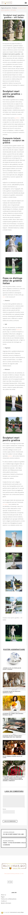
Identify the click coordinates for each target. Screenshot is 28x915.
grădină (17, 118)
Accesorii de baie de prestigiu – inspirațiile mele (12, 692)
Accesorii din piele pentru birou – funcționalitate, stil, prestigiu (13, 736)
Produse (14, 8)
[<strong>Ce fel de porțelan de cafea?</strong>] (14, 666)
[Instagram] (11, 882)
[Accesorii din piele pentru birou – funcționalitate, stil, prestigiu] (14, 725)
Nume (4, 809)
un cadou (5, 504)
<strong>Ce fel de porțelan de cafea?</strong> (12, 668)
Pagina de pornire (6, 8)
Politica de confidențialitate (8, 899)
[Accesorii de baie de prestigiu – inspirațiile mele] (14, 680)
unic (4, 297)
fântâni (18, 329)
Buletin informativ (6, 903)
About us (3, 895)
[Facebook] (8, 882)
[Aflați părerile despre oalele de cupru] (14, 754)
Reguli (2, 897)
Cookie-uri (4, 901)
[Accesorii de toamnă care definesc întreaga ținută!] (14, 703)
